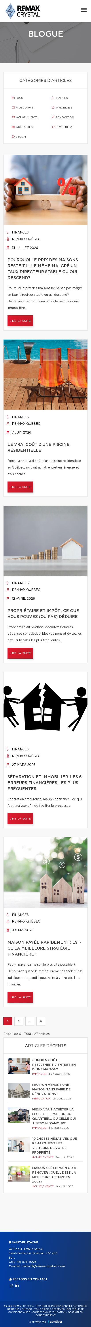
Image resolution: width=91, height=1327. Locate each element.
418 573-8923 (26, 1262)
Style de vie (64, 127)
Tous (19, 98)
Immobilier (63, 107)
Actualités (24, 127)
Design (20, 136)
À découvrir (25, 107)
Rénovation (64, 117)
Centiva (55, 1321)
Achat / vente (26, 117)
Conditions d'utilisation (49, 1312)
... (29, 1021)
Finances (60, 98)
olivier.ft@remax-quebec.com (43, 1266)
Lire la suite (20, 321)
